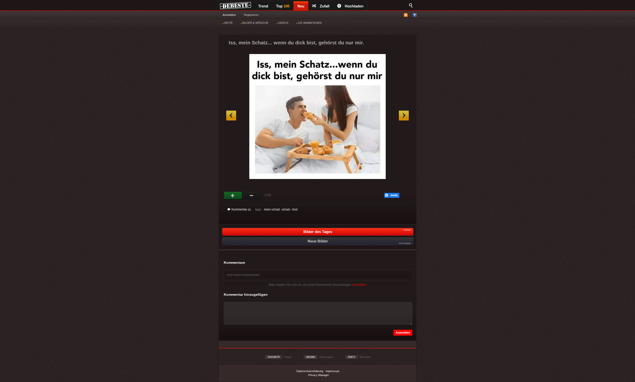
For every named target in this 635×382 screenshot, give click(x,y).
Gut (233, 196)
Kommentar (241, 209)
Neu (300, 6)
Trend (263, 6)
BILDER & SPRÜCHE (255, 22)
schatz (286, 209)
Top (282, 6)
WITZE (228, 22)
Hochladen (354, 6)
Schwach (251, 196)
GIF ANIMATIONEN (309, 22)
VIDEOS (282, 22)
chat (294, 209)
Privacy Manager (318, 375)
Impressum (332, 371)
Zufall (324, 6)
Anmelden (229, 14)
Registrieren (251, 14)
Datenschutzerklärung (309, 371)
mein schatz (272, 209)
